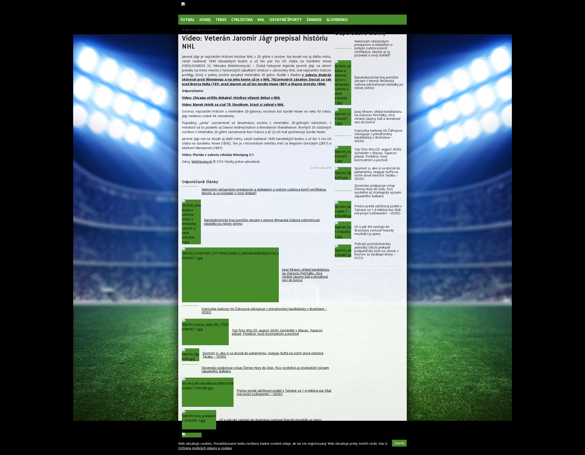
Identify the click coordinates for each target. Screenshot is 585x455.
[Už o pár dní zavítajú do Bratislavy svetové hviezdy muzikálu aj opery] (343, 230)
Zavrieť (399, 443)
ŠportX (189, 29)
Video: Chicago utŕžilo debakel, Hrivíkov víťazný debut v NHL (231, 97)
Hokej (211, 29)
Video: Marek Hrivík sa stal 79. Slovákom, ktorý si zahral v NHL (233, 104)
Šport (200, 29)
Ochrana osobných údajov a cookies (205, 448)
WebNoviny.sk (201, 161)
